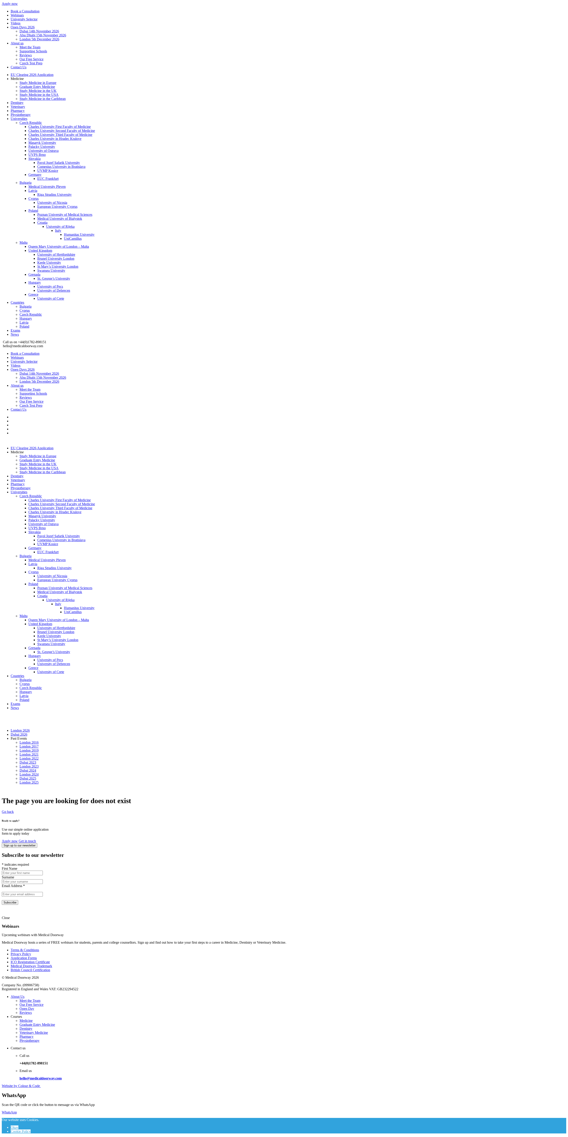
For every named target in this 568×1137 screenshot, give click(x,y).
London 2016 (29, 742)
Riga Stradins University (54, 194)
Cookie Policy (21, 1131)
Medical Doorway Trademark (31, 966)
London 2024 (29, 774)
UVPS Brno (37, 154)
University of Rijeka (60, 226)
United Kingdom (40, 250)
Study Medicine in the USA (39, 95)
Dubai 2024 (28, 770)
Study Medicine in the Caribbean (43, 99)
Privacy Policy (21, 954)
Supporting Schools (33, 51)
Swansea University (51, 270)
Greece (33, 294)
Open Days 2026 (23, 27)
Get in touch (27, 841)
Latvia (32, 190)
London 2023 (29, 766)
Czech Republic (31, 123)
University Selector (24, 19)
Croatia (42, 222)
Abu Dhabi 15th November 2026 (43, 35)
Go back (8, 812)
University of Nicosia (52, 202)
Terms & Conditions (25, 950)
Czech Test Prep (31, 63)
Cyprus (33, 198)
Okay (14, 1127)
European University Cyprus (57, 206)
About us (17, 43)
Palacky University (41, 147)
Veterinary (18, 107)
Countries (17, 302)
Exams (15, 330)
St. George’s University (53, 278)
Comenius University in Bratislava (61, 166)
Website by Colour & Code (21, 1086)
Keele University (49, 262)
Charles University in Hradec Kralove (54, 139)
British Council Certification (30, 970)
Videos (15, 23)
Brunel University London (55, 258)
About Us (17, 996)
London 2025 (29, 782)
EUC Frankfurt (48, 178)
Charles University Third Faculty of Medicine (60, 135)
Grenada (34, 274)
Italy (58, 230)
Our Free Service (31, 59)
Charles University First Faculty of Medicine (59, 127)
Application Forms (24, 958)
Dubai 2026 (19, 734)
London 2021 (29, 754)
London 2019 (29, 750)
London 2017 (29, 746)
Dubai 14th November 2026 (39, 31)
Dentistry (17, 103)
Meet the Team (30, 47)
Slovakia (34, 158)
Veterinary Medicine (34, 1032)
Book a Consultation (25, 11)
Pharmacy (18, 111)
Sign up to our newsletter (20, 845)
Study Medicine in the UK (38, 91)
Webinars (17, 15)
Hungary (34, 282)
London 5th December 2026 (39, 39)
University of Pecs (50, 286)
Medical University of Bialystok (59, 218)
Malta (24, 242)
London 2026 (20, 730)
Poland (33, 210)
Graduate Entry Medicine (37, 87)
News (15, 334)
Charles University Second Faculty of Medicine (61, 131)
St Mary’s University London (57, 266)
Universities (19, 119)
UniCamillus (73, 238)
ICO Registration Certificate (30, 962)
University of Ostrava (43, 151)
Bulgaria (26, 182)
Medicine (26, 1020)
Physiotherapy (21, 115)
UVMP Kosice (47, 170)
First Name (9, 868)
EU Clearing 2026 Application (32, 75)
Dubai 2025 (28, 778)
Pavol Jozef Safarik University (58, 162)
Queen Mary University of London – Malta (58, 246)
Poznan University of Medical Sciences (64, 214)
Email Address (13, 886)
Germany (34, 174)
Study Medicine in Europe (38, 83)
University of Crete (50, 298)
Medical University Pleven (47, 186)
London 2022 (29, 758)
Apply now (10, 4)
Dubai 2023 (28, 762)
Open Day (27, 1008)
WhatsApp (9, 1112)
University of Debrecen (53, 290)
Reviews (26, 55)
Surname (8, 877)
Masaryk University (42, 143)
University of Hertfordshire (56, 254)
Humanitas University (79, 234)
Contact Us (18, 67)
